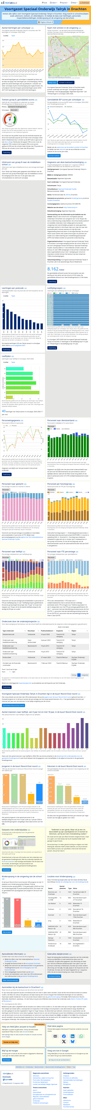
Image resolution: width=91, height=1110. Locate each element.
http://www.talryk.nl (70, 207)
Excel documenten (8, 861)
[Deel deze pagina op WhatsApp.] (81, 1036)
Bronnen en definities (70, 1078)
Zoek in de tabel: (63, 627)
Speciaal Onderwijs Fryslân (67, 189)
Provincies (36, 1082)
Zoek (45, 3)
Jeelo (86, 999)
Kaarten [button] (64, 3)
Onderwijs (36, 1101)
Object (74, 631)
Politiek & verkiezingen (40, 1103)
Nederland (44, 1082)
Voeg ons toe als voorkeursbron (60, 1060)
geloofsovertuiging (53, 997)
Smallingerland (77, 198)
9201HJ (68, 195)
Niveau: (4, 107)
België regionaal (51, 1084)
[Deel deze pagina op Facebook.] (64, 1036)
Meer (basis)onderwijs (10, 980)
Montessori (7, 1001)
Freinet (78, 999)
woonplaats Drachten (33, 963)
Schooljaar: (5, 110)
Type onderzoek (8, 631)
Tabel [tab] (13, 36)
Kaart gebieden (68, 1090)
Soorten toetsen (54, 156)
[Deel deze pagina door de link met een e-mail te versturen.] (55, 1036)
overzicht (62, 149)
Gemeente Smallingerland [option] (17, 107)
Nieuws (65, 1082)
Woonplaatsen (45, 1080)
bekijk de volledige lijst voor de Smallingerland (72, 882)
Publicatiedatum (47, 631)
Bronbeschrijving (54, 976)
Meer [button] (74, 3)
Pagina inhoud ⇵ (46, 22)
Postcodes (36, 1080)
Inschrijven (6, 1060)
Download (85, 3)
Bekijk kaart (52, 82)
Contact (66, 1102)
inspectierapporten (25, 683)
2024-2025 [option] (14, 110)
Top (74, 1067)
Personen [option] (51, 426)
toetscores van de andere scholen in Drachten (72, 147)
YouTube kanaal (68, 1107)
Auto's (35, 1090)
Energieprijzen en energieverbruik (44, 1094)
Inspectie (59, 631)
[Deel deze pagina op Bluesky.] (72, 1041)
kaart (32, 972)
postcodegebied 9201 (18, 345)
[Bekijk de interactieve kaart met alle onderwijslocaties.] (68, 57)
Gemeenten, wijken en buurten (43, 1078)
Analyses (66, 1076)
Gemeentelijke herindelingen (73, 1080)
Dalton (73, 999)
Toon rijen (8, 672)
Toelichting (6, 152)
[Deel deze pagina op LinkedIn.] (72, 1036)
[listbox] (17, 106)
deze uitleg (8, 142)
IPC (82, 999)
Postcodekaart (68, 1094)
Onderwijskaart (68, 1092)
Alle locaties (7, 932)
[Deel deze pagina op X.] (64, 1041)
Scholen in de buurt (65, 82)
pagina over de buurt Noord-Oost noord (57, 697)
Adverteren (67, 1100)
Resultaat (31, 631)
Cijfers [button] (54, 3)
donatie (25, 1032)
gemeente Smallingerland (29, 976)
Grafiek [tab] (5, 36)
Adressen (36, 1076)
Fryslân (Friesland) (53, 200)
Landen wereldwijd (39, 1084)
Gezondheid (37, 1092)
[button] (32, 28)
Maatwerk (66, 1105)
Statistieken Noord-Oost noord (13, 705)
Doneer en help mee (11, 1042)
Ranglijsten (67, 1084)
